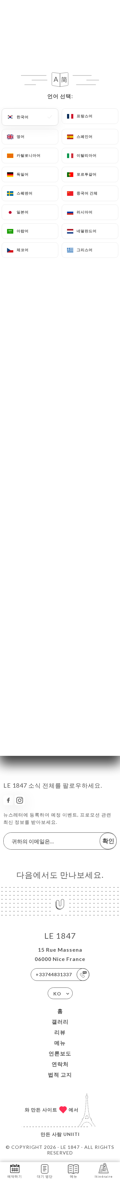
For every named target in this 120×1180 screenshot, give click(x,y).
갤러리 (60, 1021)
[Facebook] (8, 800)
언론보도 (60, 1053)
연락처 (60, 1064)
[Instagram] (20, 800)
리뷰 (60, 1032)
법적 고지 (60, 1074)
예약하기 (14, 1176)
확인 (108, 840)
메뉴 (60, 1043)
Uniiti (71, 1134)
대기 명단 (45, 1176)
